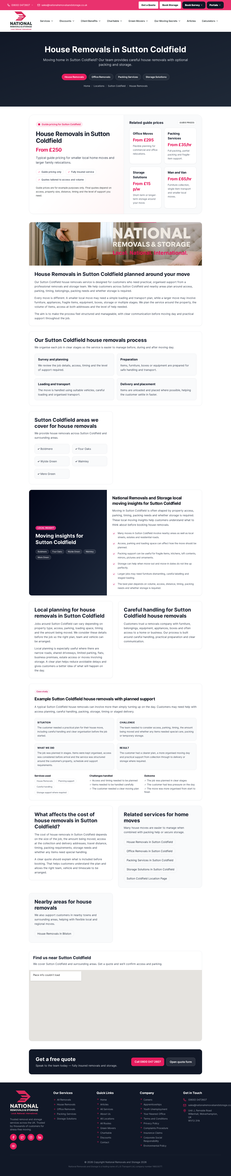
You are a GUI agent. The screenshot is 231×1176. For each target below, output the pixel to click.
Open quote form (181, 1062)
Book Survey (192, 5)
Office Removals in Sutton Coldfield (149, 851)
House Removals (74, 76)
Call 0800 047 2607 (148, 1061)
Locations (99, 85)
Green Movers (137, 20)
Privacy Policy (151, 1123)
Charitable (113, 20)
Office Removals (101, 76)
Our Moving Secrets (165, 20)
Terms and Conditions (156, 1118)
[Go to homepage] (21, 21)
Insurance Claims (153, 1132)
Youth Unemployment (155, 1109)
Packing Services (128, 76)
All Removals (64, 1099)
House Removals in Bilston (54, 933)
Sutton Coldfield (117, 85)
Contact (104, 1142)
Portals (214, 5)
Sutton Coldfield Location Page (147, 878)
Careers (148, 1099)
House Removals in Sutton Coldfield (150, 842)
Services (45, 20)
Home (87, 85)
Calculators (208, 20)
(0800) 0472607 (197, 1099)
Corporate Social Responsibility (153, 1139)
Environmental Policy (155, 1145)
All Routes (105, 1123)
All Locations (107, 1118)
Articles (191, 20)
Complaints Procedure (156, 1128)
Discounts (65, 20)
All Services (106, 1109)
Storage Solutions (156, 76)
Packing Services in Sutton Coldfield (150, 860)
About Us (105, 1113)
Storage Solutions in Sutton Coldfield (150, 869)
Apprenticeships (152, 1104)
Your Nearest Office (154, 1113)
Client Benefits (89, 20)
